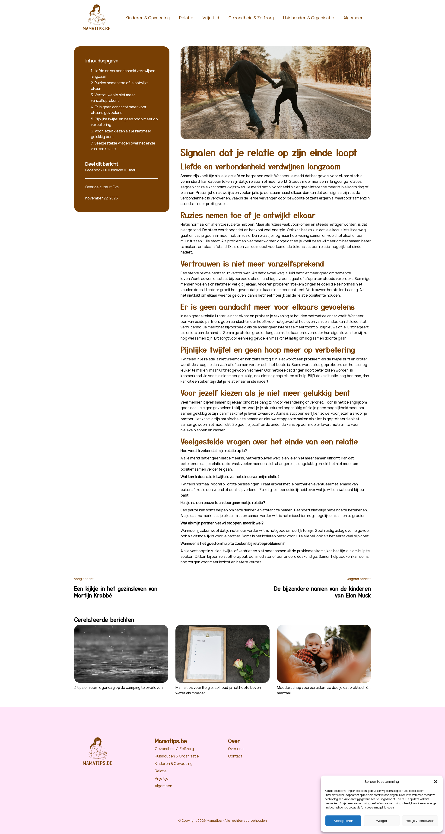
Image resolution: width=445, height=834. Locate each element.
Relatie (186, 17)
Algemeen (353, 17)
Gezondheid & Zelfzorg (251, 17)
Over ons (236, 748)
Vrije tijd (211, 17)
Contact (235, 756)
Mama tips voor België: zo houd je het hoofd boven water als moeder (218, 690)
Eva (116, 186)
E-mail (130, 170)
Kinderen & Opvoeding (147, 17)
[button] (435, 781)
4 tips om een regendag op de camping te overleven (118, 687)
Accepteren (343, 820)
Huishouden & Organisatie (308, 17)
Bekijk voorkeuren (420, 820)
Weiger (381, 820)
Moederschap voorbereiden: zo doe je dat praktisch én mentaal (324, 690)
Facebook (93, 170)
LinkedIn (116, 170)
